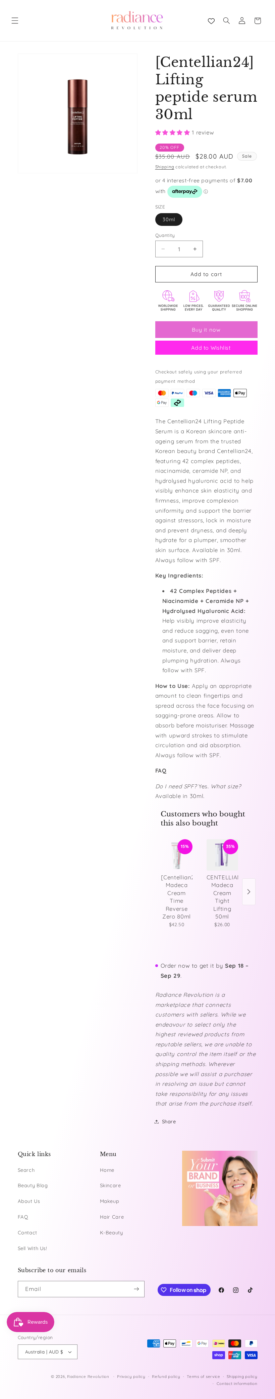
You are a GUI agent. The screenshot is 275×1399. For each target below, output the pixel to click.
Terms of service (203, 1376)
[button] (14, 20)
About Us (29, 1201)
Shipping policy (242, 1376)
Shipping (164, 166)
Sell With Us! (32, 1248)
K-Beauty (111, 1232)
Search (26, 1170)
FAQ (23, 1217)
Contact (27, 1232)
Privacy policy (131, 1376)
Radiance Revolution (88, 1376)
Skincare (110, 1185)
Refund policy (166, 1376)
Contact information (237, 1383)
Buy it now (206, 329)
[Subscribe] (136, 1289)
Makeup (109, 1201)
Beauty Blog (33, 1185)
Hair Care (112, 1217)
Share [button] (169, 1121)
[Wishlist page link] (211, 20)
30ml (169, 219)
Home (107, 1170)
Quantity (165, 235)
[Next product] (249, 891)
